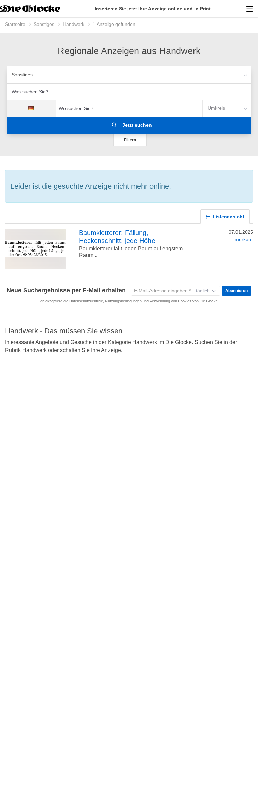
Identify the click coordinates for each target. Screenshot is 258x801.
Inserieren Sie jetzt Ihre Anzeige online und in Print (153, 8)
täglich (203, 290)
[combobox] (129, 91)
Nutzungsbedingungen (123, 301)
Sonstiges (22, 74)
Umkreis (216, 108)
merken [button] (243, 239)
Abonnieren (236, 290)
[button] (130, 140)
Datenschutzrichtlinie (86, 301)
